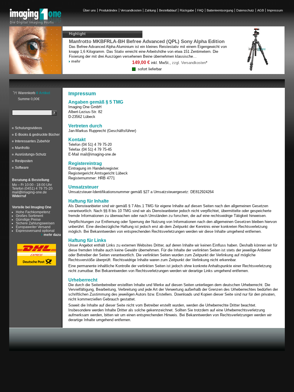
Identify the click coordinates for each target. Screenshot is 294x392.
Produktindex (108, 10)
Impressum (275, 10)
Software (22, 168)
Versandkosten (131, 10)
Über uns (89, 10)
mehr (75, 61)
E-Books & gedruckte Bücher (37, 135)
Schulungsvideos (28, 128)
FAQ (200, 10)
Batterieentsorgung (220, 10)
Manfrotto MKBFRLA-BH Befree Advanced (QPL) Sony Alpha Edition (147, 41)
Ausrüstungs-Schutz (30, 154)
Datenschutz (245, 10)
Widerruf (19, 196)
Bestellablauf (168, 10)
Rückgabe (187, 10)
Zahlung (150, 10)
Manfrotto (22, 148)
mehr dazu (52, 234)
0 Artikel (34, 93)
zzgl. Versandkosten (189, 63)
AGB (260, 10)
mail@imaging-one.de (29, 192)
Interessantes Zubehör (32, 141)
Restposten (24, 161)
